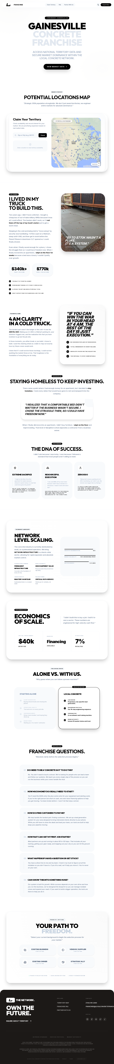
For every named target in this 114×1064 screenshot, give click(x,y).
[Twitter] (100, 1019)
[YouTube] (96, 1019)
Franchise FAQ (62, 1006)
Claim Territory (51, 4)
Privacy (64, 1058)
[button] (78, 154)
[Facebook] (91, 1019)
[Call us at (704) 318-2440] (98, 4)
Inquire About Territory (17, 1021)
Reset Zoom (94, 164)
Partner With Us (68, 4)
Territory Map (63, 1003)
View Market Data (56, 67)
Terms (71, 1058)
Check (43, 135)
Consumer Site (81, 1058)
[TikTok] (104, 1019)
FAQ (60, 4)
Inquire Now (106, 4)
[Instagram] (87, 1019)
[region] (76, 143)
